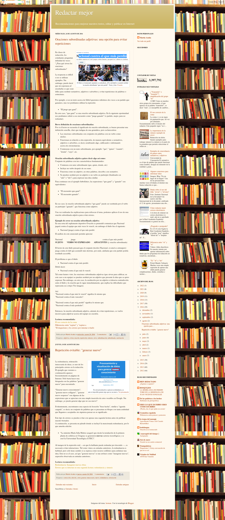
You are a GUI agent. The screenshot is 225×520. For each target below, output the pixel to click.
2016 (142, 307)
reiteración (112, 478)
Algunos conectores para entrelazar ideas (159, 172)
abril (144, 344)
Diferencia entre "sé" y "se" (158, 243)
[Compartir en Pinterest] (124, 334)
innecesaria (91, 478)
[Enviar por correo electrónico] (114, 334)
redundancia (104, 478)
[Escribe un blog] (117, 334)
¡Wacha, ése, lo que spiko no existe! (152, 409)
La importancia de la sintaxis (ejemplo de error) (157, 132)
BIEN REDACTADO (148, 381)
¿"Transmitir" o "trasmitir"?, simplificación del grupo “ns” (159, 95)
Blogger (131, 503)
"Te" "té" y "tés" (156, 260)
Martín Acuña (70, 334)
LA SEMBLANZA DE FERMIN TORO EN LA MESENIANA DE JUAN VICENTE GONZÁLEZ (152, 392)
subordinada (112, 338)
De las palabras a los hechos (151, 398)
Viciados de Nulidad (148, 454)
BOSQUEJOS (145, 387)
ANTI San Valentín (147, 456)
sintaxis (90, 338)
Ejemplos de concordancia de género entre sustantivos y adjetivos (160, 153)
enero (144, 355)
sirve (95, 338)
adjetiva (66, 338)
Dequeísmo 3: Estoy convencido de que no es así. (152, 449)
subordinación (102, 338)
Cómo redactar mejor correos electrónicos (158, 209)
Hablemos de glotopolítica (149, 400)
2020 (142, 292)
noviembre (146, 313)
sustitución (120, 338)
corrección (67, 478)
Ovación (119, 85)
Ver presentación (123, 392)
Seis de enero (145, 439)
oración (76, 338)
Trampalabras (145, 446)
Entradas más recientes (64, 484)
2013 (142, 367)
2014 (142, 363)
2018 (142, 300)
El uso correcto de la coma (157, 113)
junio (144, 337)
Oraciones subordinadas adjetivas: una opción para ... (156, 325)
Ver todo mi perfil (144, 41)
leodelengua (144, 427)
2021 (142, 289)
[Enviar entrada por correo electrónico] (110, 334)
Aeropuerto (144, 436)
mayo (144, 341)
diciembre (146, 310)
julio (144, 334)
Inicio (94, 484)
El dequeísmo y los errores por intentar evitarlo (75, 327)
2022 (142, 285)
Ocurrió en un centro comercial (151, 442)
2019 (142, 296)
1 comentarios (99, 474)
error (78, 478)
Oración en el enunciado (148, 429)
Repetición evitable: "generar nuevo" (78, 350)
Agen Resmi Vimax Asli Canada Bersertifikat (151, 422)
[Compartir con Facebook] (122, 334)
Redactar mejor (74, 12)
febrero (145, 352)
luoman (108, 503)
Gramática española (148, 412)
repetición (83, 338)
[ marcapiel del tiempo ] (149, 433)
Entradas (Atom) (72, 489)
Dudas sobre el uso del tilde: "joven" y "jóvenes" (159, 190)
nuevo (97, 478)
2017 (142, 303)
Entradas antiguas (122, 484)
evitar (72, 338)
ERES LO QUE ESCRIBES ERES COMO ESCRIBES (153, 405)
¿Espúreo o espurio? (147, 384)
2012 (142, 370)
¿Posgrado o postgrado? (159, 226)
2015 (142, 360)
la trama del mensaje (148, 419)
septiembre (146, 317)
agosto (145, 321)
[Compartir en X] (119, 334)
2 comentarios (101, 334)
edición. (74, 478)
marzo (144, 348)
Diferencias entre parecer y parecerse (153, 415)
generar (83, 478)
